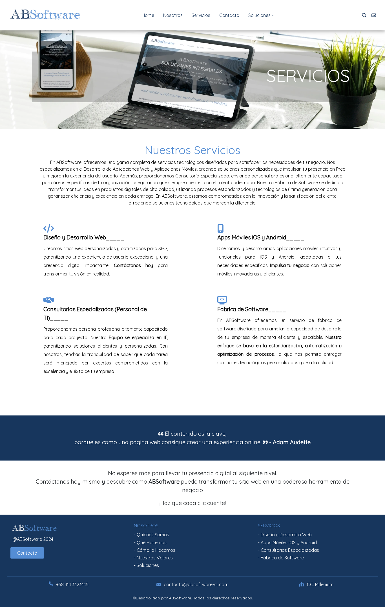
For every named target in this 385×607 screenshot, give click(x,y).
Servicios (201, 15)
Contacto (229, 15)
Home (148, 15)
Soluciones (259, 15)
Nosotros (173, 15)
